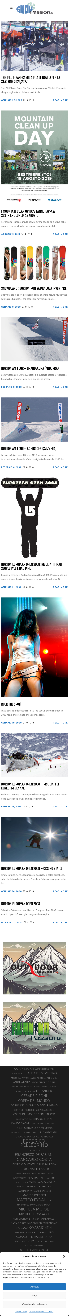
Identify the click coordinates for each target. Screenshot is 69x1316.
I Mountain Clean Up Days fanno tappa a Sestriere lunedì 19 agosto (28, 213)
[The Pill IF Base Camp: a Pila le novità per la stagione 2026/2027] (34, 45)
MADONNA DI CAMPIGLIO (42, 1182)
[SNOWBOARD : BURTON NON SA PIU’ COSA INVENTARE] (34, 262)
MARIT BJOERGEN (34, 1195)
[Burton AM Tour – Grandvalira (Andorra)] (34, 339)
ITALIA (50, 1173)
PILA (50, 1237)
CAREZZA (52, 1087)
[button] (64, 1256)
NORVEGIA (22, 1227)
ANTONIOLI (52, 1078)
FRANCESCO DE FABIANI (34, 1155)
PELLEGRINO (40, 1232)
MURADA (35, 1219)
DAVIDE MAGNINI (21, 1123)
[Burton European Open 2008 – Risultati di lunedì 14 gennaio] (34, 754)
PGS (51, 1232)
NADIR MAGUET (47, 1219)
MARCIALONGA (24, 1191)
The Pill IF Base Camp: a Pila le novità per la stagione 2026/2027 (30, 80)
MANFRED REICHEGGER (39, 1186)
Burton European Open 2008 (20, 904)
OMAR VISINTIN (40, 1227)
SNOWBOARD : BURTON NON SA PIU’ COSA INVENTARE (33, 288)
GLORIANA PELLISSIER (34, 1168)
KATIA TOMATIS (19, 1178)
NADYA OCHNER (18, 1223)
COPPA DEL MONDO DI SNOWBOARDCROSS (34, 1110)
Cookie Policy (21, 1311)
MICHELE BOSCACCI (34, 1214)
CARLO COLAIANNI (25, 1091)
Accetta (34, 1286)
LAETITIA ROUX (47, 1178)
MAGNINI (21, 1186)
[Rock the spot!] (34, 647)
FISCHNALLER (34, 1150)
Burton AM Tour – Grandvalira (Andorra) (30, 368)
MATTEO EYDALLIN (34, 1200)
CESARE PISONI (34, 1096)
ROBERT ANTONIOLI (34, 1250)
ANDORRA (16, 1078)
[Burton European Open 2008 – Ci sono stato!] (34, 839)
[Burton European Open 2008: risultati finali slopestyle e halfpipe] (30, 517)
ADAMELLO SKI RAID (44, 1069)
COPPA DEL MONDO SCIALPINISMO (34, 1114)
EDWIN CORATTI (31, 1132)
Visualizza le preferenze (34, 1304)
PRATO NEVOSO (22, 1241)
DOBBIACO (16, 1132)
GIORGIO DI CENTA (24, 1164)
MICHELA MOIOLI (34, 1209)
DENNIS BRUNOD (27, 1127)
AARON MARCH (24, 1068)
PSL (33, 1241)
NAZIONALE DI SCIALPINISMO (42, 1223)
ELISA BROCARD (48, 1132)
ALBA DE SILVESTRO (42, 1073)
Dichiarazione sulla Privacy (41, 1311)
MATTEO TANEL (23, 1205)
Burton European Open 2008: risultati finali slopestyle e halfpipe (31, 566)
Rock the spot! (11, 704)
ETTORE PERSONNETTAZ (27, 1137)
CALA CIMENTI (41, 1087)
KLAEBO (33, 1177)
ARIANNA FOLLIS (21, 1082)
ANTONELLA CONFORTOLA (34, 1078)
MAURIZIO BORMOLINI (40, 1205)
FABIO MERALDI (46, 1137)
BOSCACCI (29, 1086)
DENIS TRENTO (50, 1124)
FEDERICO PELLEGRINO (34, 1143)
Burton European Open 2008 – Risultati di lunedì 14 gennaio (30, 786)
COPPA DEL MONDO (34, 1101)
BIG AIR (51, 1082)
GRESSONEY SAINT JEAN (26, 1173)
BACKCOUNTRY (39, 1082)
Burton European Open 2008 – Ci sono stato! (31, 868)
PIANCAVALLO (21, 1237)
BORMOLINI (17, 1087)
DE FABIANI (37, 1124)
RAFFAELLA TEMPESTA (34, 1246)
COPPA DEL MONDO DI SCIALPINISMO (34, 1105)
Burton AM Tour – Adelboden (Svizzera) (28, 449)
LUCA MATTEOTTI (20, 1182)
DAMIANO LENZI (40, 1118)
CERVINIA (44, 1091)
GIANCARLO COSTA (34, 1159)
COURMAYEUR (22, 1119)
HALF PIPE (42, 1173)
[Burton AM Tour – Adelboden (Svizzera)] (34, 419)
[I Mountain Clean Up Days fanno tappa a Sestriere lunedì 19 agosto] (34, 157)
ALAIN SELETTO (18, 1073)
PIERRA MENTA (38, 1236)
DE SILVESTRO (46, 1128)
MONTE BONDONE (21, 1219)
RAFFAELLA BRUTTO (45, 1241)
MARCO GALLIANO (42, 1191)
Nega (34, 1295)
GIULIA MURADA (46, 1164)
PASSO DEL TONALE (24, 1232)
